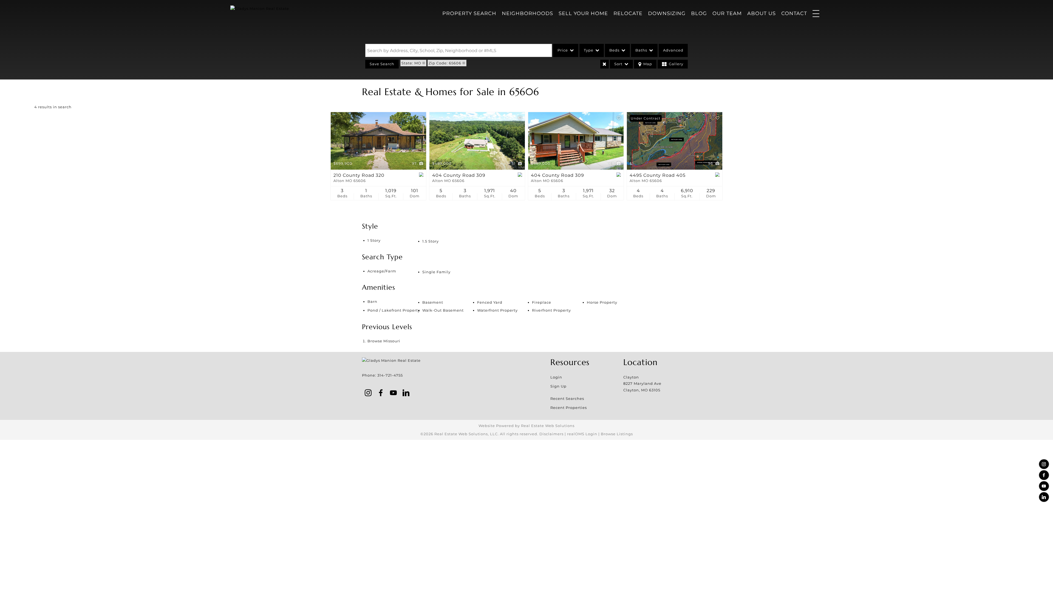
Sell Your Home (583, 13)
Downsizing (667, 13)
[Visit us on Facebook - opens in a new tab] (1044, 475)
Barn (372, 301)
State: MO (411, 63)
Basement (432, 302)
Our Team (727, 13)
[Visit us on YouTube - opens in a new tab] (1044, 486)
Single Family (436, 272)
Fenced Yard (489, 302)
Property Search (469, 13)
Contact (794, 13)
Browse (383, 341)
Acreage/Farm (381, 271)
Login (556, 377)
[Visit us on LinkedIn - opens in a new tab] (1044, 497)
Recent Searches (567, 398)
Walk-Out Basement (443, 310)
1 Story (374, 240)
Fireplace (541, 302)
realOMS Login (582, 434)
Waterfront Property (497, 310)
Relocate (627, 13)
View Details (378, 140)
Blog (699, 13)
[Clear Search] (604, 64)
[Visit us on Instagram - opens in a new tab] (1044, 464)
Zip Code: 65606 (445, 63)
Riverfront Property (551, 310)
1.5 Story (430, 241)
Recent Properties (568, 407)
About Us (761, 13)
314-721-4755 (390, 375)
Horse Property (602, 302)
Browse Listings (617, 434)
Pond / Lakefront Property (393, 310)
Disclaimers (551, 434)
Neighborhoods (527, 13)
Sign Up (558, 386)
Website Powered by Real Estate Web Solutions (526, 425)
